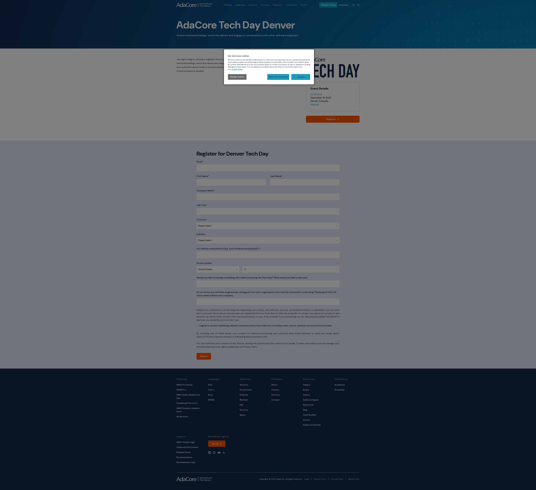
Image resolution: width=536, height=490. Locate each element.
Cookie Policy (237, 69)
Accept (300, 77)
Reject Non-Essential (278, 77)
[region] (269, 67)
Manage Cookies (237, 77)
